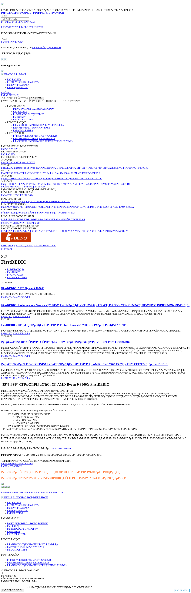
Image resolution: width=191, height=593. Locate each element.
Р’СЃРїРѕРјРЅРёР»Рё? (12, 42)
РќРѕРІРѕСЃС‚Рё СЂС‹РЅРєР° (28, 114)
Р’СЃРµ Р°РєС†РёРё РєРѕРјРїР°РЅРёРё (21, 223)
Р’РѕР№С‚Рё (7, 27)
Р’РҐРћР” (6, 92)
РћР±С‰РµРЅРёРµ (23, 130)
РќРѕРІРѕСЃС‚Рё (15, 269)
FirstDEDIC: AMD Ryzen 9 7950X (18, 162)
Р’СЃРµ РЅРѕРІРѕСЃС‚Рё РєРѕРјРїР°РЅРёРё (23, 186)
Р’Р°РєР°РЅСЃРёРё (23, 119)
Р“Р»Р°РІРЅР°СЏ (10, 231)
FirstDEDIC (83, 231)
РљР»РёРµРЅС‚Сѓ (28, 231)
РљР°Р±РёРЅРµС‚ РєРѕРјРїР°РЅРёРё (31, 127)
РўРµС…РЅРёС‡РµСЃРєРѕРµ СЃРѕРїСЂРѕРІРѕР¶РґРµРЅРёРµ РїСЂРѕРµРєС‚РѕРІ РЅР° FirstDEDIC (51, 178)
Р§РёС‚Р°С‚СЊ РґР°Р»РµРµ (15, 296)
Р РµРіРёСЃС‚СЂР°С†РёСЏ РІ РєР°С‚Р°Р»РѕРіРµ (38, 125)
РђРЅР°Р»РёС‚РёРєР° (18, 84)
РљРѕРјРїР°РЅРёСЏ (11, 149)
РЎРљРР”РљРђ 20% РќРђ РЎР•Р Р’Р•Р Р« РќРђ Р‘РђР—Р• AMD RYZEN (38, 212)
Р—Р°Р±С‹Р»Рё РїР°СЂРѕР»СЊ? (18, 21)
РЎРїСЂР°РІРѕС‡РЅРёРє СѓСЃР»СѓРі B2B (35, 135)
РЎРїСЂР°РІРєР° (15, 513)
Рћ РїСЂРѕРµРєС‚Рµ (17, 87)
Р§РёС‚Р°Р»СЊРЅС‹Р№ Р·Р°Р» (23, 82)
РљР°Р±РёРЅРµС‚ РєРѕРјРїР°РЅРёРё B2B (34, 138)
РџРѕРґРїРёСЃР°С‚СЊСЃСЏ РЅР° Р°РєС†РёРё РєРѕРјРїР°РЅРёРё (37, 461)
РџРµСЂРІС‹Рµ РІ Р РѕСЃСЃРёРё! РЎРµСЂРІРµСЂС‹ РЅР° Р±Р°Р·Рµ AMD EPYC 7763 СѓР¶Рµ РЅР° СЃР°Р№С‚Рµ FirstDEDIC (66, 184)
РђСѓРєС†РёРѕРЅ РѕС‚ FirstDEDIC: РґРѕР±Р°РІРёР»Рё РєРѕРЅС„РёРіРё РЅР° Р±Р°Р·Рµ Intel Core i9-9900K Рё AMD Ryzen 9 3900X (67, 207)
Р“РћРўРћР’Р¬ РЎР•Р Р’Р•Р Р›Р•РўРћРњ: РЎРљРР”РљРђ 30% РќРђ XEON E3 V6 (43, 219)
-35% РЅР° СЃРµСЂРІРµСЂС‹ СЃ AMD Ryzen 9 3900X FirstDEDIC (35, 201)
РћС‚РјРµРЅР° (181, 590)
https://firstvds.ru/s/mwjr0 (61, 448)
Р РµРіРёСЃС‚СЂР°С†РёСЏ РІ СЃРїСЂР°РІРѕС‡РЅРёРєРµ (43, 141)
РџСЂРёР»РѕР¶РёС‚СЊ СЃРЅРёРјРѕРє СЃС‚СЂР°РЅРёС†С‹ (62, 587)
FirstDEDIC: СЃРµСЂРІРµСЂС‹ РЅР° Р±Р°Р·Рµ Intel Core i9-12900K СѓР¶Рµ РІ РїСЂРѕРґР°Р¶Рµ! (50, 173)
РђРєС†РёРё (19, 117)
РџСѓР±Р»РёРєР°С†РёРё (102, 231)
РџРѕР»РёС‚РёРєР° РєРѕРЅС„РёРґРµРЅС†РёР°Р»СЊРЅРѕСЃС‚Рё (32, 492)
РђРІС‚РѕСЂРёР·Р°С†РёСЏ (16, 13)
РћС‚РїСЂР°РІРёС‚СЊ (12, 590)
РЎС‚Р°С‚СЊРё (15, 274)
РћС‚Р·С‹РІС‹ (14, 79)
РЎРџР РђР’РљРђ (10, 95)
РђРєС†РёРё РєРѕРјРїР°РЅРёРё (17, 463)
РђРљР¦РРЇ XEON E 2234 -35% (17, 195)
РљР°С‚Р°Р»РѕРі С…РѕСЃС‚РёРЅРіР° (57, 231)
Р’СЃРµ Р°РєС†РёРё (11, 466)
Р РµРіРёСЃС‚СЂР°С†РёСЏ (48, 13)
